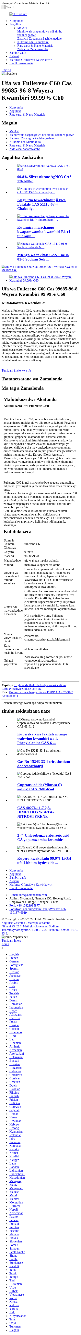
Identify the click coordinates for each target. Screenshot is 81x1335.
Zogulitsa (15, 24)
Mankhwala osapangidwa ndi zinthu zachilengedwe (41, 134)
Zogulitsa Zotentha (13, 922)
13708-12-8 (38, 930)
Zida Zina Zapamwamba (32, 49)
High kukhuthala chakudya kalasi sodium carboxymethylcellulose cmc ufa (34, 686)
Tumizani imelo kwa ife (16, 370)
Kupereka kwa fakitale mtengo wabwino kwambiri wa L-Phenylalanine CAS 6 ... (42, 738)
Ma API (22, 28)
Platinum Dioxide (58, 930)
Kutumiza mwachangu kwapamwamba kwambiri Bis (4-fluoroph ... (44, 231)
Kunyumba (16, 20)
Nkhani (14, 56)
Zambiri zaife (17, 52)
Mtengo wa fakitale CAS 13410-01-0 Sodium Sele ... (43, 257)
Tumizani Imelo (11, 940)
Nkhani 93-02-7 (11, 926)
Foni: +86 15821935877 (24, 905)
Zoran (5, 944)
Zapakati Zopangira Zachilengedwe (39, 38)
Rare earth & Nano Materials (35, 45)
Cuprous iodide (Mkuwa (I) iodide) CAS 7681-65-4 (39, 787)
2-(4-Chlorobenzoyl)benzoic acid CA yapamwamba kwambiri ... (43, 837)
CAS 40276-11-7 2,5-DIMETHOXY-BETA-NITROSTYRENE (35, 812)
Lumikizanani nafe (21, 63)
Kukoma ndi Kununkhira (33, 42)
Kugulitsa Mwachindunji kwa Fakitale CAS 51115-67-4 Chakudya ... (41, 204)
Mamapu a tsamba (39, 922)
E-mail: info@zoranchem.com (28, 894)
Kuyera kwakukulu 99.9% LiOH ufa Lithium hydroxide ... (44, 860)
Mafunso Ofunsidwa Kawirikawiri (30, 59)
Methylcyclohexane (35, 926)
